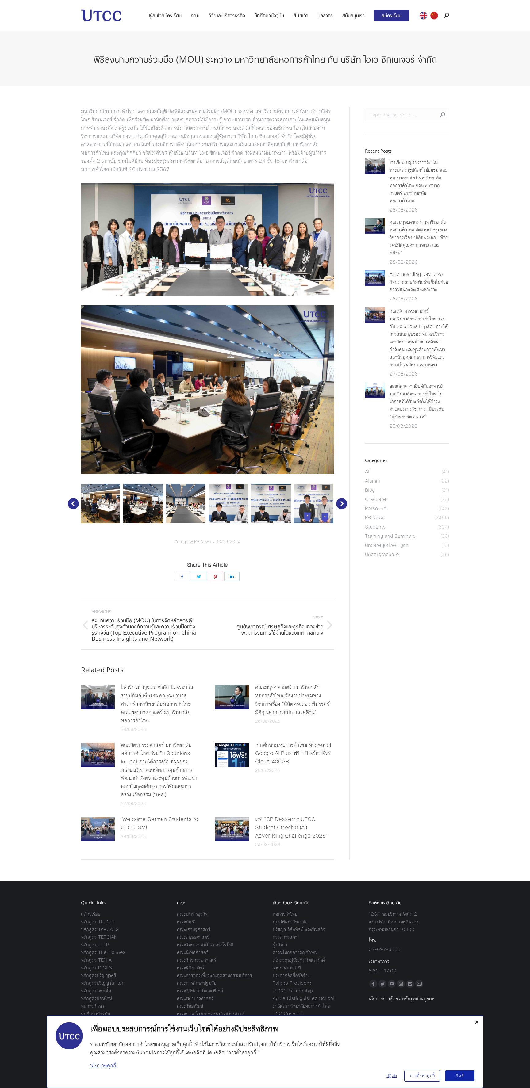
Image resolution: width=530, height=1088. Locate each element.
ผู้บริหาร (280, 944)
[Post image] (98, 697)
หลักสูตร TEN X (96, 960)
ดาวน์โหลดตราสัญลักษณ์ (295, 952)
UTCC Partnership (293, 990)
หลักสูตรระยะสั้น (96, 990)
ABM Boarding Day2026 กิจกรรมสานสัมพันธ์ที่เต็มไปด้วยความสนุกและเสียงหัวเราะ (419, 282)
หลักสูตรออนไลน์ (96, 998)
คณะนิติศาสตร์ (190, 967)
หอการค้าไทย (285, 914)
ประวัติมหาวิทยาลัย (290, 921)
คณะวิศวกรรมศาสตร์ (196, 960)
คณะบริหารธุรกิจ (192, 914)
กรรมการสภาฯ (286, 937)
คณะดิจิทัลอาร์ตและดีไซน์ (200, 990)
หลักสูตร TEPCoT (98, 921)
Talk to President (292, 983)
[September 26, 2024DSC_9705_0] (313, 503)
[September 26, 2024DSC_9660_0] (143, 503)
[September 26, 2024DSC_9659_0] (100, 503)
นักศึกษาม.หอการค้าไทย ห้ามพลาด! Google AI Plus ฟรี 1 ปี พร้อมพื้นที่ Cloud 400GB (293, 753)
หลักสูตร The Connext (104, 952)
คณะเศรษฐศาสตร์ (193, 929)
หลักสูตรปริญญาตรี (98, 975)
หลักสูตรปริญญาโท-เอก (103, 983)
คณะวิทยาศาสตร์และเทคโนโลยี (205, 944)
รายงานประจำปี (287, 967)
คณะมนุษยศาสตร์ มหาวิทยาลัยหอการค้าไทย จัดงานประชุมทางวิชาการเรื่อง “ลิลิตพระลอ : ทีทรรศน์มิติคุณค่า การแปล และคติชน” (292, 699)
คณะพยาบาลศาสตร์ (195, 998)
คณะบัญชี (186, 921)
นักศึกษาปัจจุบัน (95, 1013)
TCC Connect (288, 1013)
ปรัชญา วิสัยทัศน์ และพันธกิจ (299, 929)
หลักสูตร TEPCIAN (99, 937)
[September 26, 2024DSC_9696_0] (271, 503)
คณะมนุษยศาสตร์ (193, 937)
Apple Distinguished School (303, 998)
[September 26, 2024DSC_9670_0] (185, 503)
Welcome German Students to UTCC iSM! (159, 823)
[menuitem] (165, 15)
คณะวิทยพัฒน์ (190, 1006)
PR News (202, 542)
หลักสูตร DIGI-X (96, 967)
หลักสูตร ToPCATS (100, 929)
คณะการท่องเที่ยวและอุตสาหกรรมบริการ (214, 975)
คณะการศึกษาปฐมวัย (196, 983)
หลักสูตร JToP (95, 944)
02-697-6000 (385, 949)
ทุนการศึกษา (92, 1006)
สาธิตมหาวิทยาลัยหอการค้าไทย (301, 1006)
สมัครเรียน (90, 914)
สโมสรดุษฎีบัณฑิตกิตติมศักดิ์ (299, 960)
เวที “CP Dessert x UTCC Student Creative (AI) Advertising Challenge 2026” (291, 827)
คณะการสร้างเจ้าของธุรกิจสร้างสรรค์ (210, 1013)
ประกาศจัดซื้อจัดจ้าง (291, 975)
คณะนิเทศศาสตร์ (192, 952)
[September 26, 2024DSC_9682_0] (228, 503)
